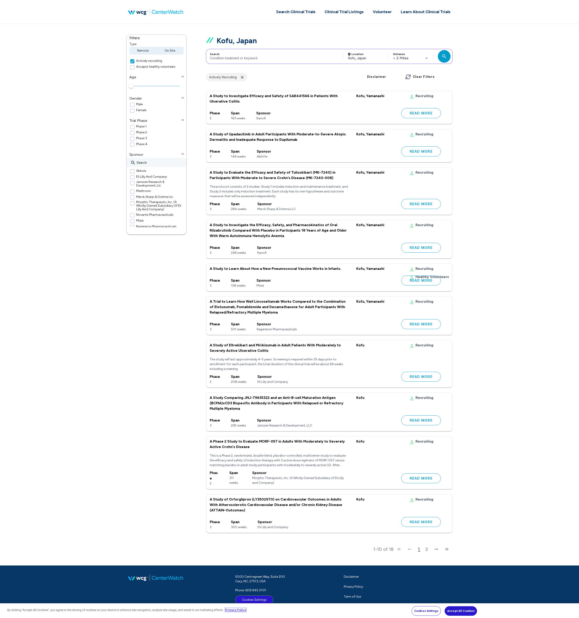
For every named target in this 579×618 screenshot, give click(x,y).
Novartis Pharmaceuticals (154, 215)
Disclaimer (351, 577)
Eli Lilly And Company (151, 177)
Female (141, 110)
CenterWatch (156, 12)
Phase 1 (141, 126)
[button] (156, 38)
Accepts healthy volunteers (156, 67)
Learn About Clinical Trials (426, 11)
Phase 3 (141, 138)
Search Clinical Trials (296, 11)
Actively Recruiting (223, 77)
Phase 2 (141, 132)
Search (214, 54)
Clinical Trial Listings (344, 11)
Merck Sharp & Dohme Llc (154, 197)
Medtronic (143, 191)
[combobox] (274, 56)
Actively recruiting (149, 61)
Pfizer (140, 221)
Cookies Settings (254, 600)
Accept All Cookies (461, 611)
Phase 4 (141, 144)
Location (357, 54)
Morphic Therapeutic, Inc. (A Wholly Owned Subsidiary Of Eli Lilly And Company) (158, 205)
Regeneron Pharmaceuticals (156, 226)
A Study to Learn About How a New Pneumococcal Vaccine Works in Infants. (275, 268)
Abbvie (141, 171)
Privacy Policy (353, 587)
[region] (289, 610)
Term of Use (352, 597)
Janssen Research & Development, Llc (150, 183)
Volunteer (382, 11)
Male (139, 104)
